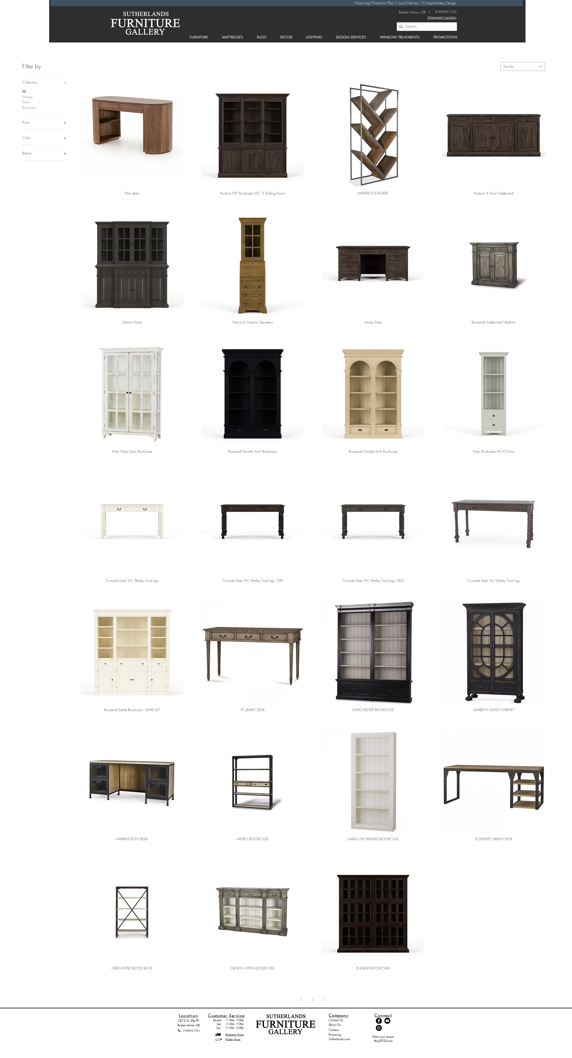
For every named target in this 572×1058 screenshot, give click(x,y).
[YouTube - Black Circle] (387, 1021)
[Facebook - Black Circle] (379, 1021)
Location (188, 1015)
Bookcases (29, 107)
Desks (25, 102)
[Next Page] (324, 999)
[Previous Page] (301, 999)
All (24, 91)
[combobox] (522, 66)
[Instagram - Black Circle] (379, 1028)
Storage (27, 97)
